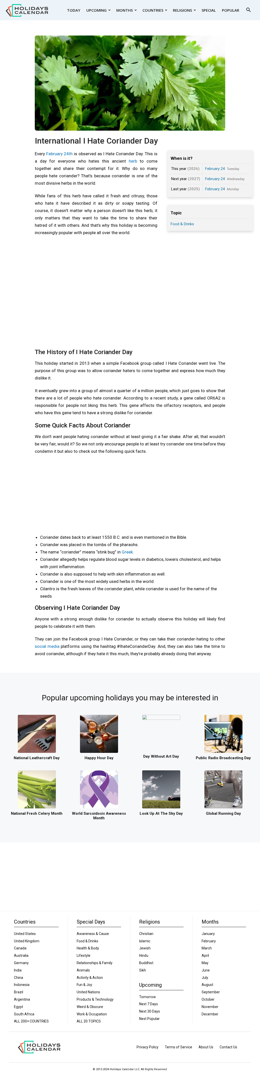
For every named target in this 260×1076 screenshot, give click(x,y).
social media (47, 646)
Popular (230, 10)
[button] (248, 10)
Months (124, 10)
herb (133, 161)
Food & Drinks (182, 224)
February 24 (215, 168)
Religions (182, 10)
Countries (152, 10)
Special (209, 10)
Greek (127, 551)
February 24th (59, 153)
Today (73, 10)
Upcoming (96, 10)
